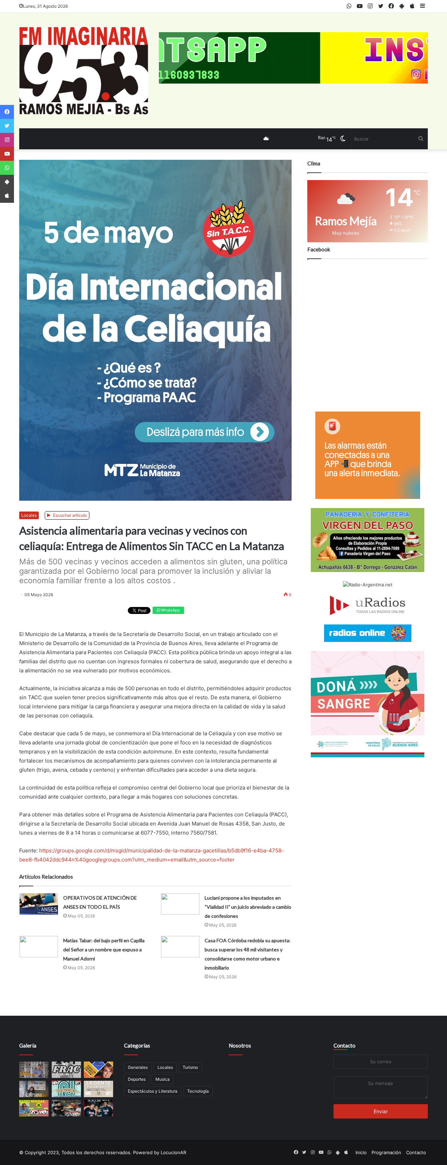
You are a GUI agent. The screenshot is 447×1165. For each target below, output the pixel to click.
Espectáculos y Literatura (152, 1091)
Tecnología (198, 1091)
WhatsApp (170, 610)
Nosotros (240, 1045)
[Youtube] (7, 154)
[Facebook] (7, 112)
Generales (138, 1067)
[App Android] (7, 182)
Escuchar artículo (69, 515)
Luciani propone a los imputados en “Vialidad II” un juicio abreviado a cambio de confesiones (248, 907)
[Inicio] (83, 70)
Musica (162, 1079)
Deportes (137, 1079)
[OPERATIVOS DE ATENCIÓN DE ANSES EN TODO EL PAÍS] (39, 904)
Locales (29, 515)
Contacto (345, 1045)
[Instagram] (7, 140)
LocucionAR (173, 1152)
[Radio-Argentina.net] (367, 585)
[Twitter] (7, 126)
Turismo (190, 1067)
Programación (386, 1152)
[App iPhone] (7, 196)
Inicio (361, 1152)
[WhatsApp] (7, 168)
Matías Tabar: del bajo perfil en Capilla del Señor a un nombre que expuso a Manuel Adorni (104, 949)
